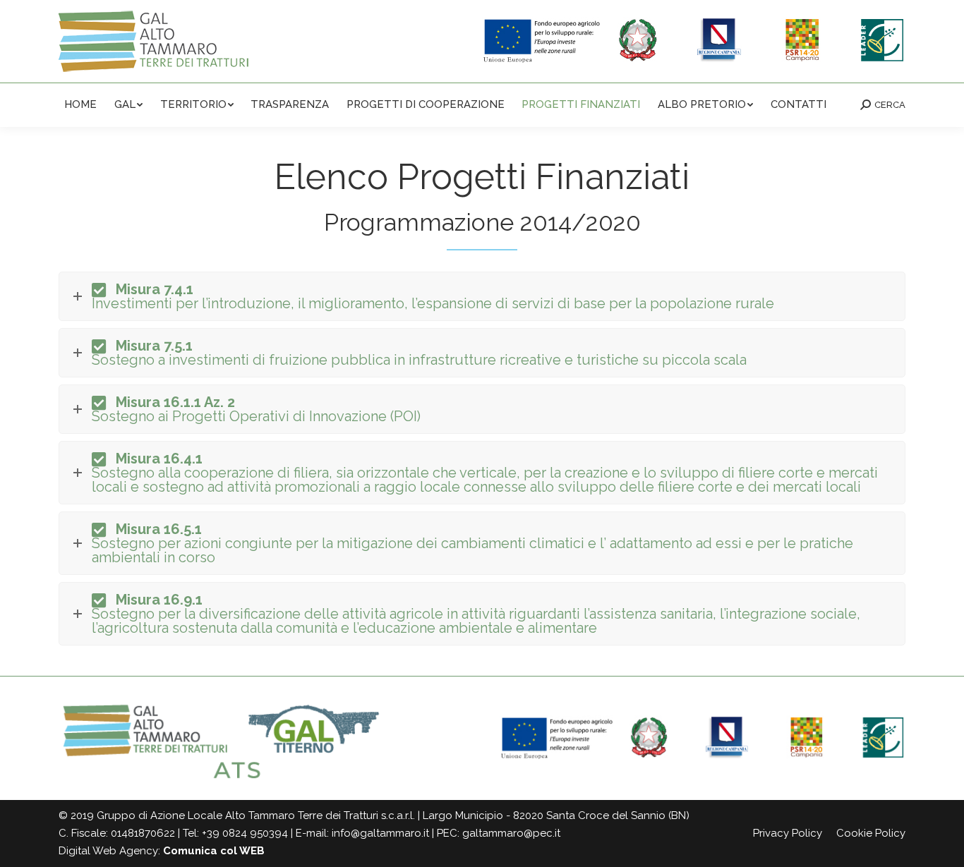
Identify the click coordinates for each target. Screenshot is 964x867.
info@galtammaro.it (380, 833)
